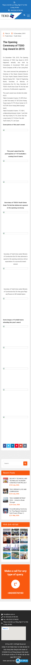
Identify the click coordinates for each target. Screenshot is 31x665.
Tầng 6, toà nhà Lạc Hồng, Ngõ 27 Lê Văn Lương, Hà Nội (14, 6)
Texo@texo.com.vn (9, 614)
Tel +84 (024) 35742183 (10, 617)
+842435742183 (15, 593)
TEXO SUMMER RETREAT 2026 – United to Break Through (17, 500)
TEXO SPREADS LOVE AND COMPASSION (18, 490)
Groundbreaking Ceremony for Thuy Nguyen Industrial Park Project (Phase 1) (18, 511)
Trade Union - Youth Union (13, 36)
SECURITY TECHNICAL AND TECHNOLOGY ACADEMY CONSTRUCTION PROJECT (18, 481)
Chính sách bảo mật (9, 661)
